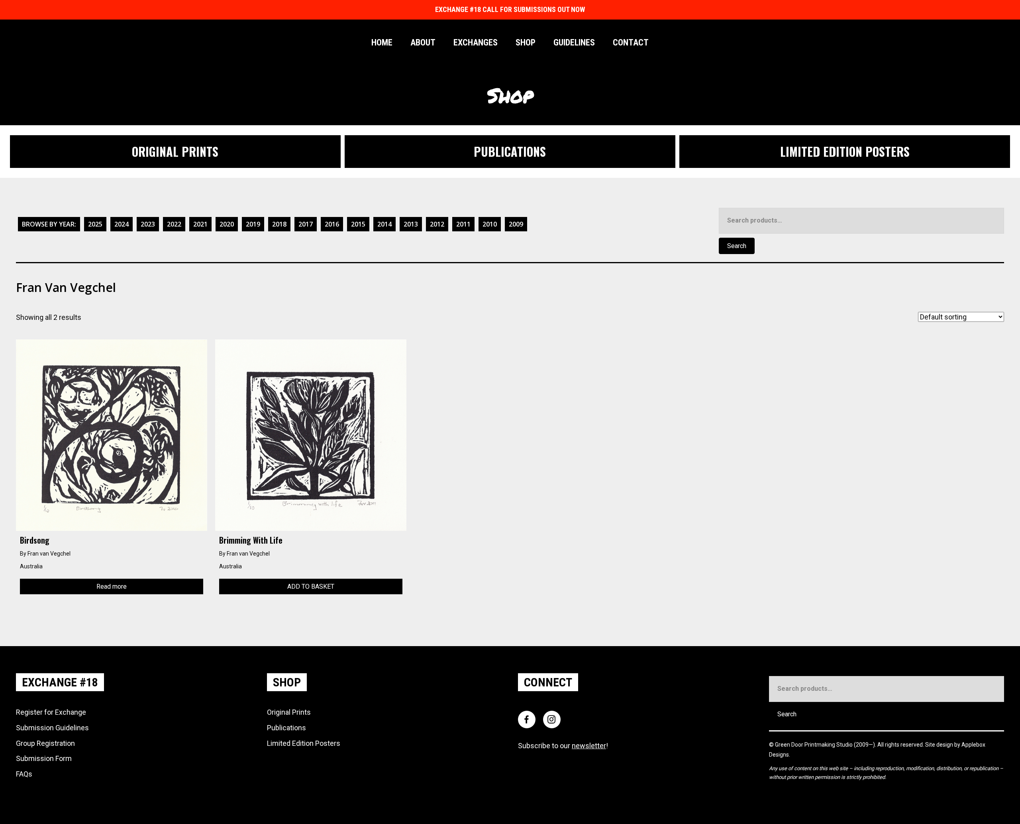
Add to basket (310, 586)
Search (736, 246)
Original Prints (289, 712)
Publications (286, 727)
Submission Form (44, 758)
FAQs (24, 774)
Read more (111, 586)
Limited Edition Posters (303, 743)
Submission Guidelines (52, 727)
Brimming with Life (250, 540)
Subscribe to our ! (563, 745)
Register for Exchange (51, 712)
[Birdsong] (111, 434)
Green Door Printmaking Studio (814, 744)
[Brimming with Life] (310, 434)
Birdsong (34, 540)
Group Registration (45, 743)
